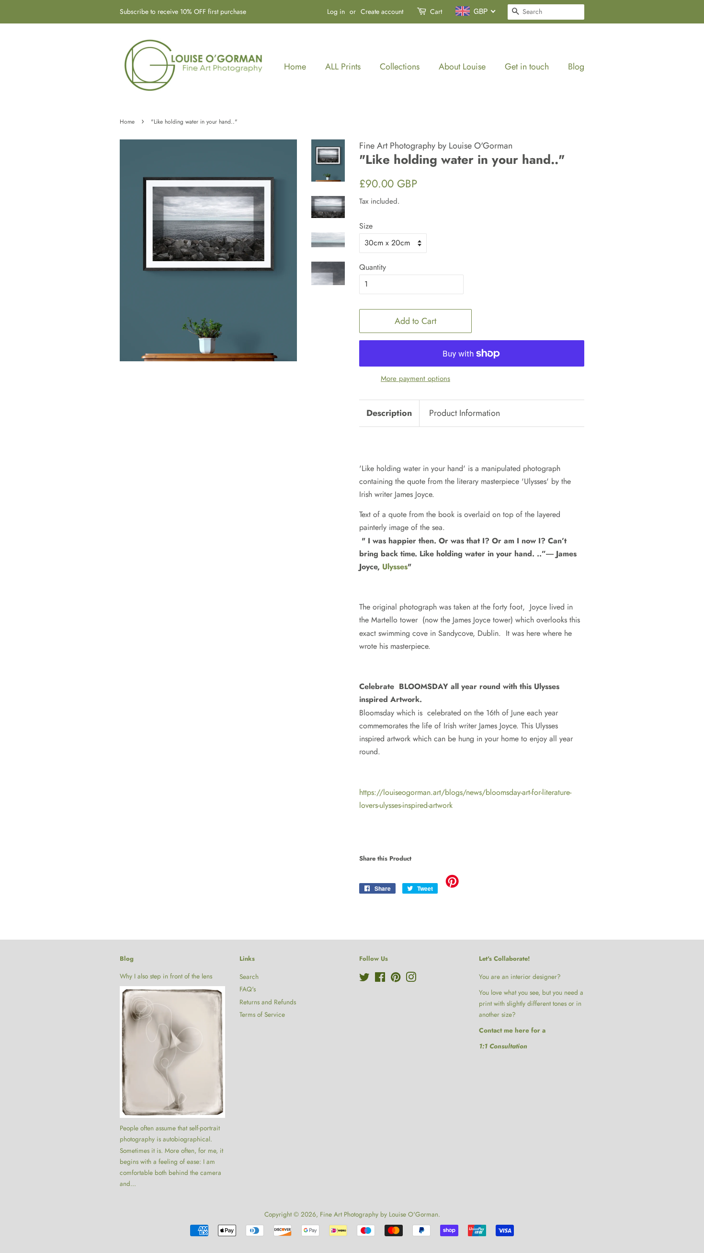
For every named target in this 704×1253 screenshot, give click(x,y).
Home (295, 66)
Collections (400, 66)
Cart (436, 11)
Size (366, 225)
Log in (336, 11)
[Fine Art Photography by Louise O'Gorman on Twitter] (364, 979)
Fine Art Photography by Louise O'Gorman (379, 1214)
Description (389, 413)
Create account (382, 11)
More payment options (415, 378)
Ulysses (395, 566)
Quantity (372, 267)
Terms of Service (262, 1014)
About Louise (462, 66)
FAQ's (247, 989)
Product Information (464, 413)
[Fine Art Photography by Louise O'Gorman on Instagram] (411, 979)
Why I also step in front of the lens (166, 976)
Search (249, 976)
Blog (576, 66)
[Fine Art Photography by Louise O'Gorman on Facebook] (380, 979)
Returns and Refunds (267, 1002)
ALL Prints (343, 66)
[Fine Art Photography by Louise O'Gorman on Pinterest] (395, 979)
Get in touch (527, 66)
